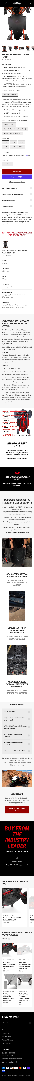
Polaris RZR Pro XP (8, 60)
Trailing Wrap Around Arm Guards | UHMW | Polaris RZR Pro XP (24, 998)
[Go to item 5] (27, 49)
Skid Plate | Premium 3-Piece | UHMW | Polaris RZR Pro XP (15, 252)
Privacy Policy (6, 1043)
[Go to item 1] (4, 49)
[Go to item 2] (10, 49)
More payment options (17, 182)
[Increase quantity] (11, 164)
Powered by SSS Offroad (22, 1076)
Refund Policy (6, 1037)
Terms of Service (7, 1040)
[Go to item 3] (15, 49)
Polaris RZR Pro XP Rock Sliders (17, 810)
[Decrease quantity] (4, 164)
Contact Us (5, 1033)
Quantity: (5, 160)
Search (4, 1030)
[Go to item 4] (21, 49)
